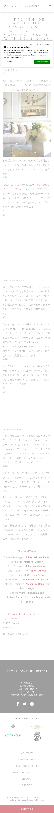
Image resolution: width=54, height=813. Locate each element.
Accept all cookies (42, 62)
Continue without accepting (40, 44)
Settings (9, 62)
